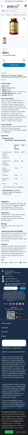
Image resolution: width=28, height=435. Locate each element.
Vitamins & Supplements (18, 91)
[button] (25, 5)
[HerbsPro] (13, 5)
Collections (8, 14)
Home (2, 14)
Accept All (9, 432)
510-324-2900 (9, 276)
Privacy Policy (18, 427)
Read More (4, 379)
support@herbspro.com (11, 278)
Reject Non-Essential (20, 432)
